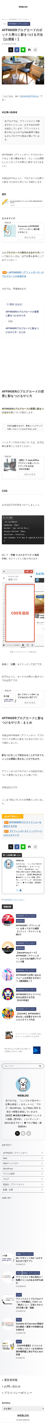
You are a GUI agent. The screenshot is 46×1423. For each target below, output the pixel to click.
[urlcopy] (35, 49)
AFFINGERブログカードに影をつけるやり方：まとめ (22, 330)
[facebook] (16, 49)
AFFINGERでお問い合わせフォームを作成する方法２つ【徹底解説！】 (28, 978)
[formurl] (23, 1133)
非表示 (18, 304)
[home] (20, 891)
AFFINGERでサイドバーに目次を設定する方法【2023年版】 (28, 997)
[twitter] (10, 49)
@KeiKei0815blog (29, 96)
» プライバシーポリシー (17, 1392)
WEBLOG (23, 7)
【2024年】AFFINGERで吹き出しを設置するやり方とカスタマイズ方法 (28, 1016)
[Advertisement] (23, 363)
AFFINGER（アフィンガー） (14, 900)
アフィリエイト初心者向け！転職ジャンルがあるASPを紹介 (29, 1280)
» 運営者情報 (10, 1380)
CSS (10, 321)
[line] (23, 49)
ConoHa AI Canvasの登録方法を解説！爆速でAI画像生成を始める (30, 1326)
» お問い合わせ (11, 1386)
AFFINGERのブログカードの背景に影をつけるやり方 (22, 313)
